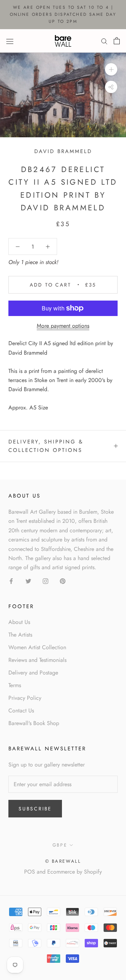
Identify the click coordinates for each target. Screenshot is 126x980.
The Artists (20, 635)
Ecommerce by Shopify (74, 872)
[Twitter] (28, 580)
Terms (14, 685)
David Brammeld (63, 151)
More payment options (63, 326)
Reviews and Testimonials (37, 660)
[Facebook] (11, 580)
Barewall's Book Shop (33, 723)
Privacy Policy (24, 698)
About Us (19, 622)
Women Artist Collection (37, 647)
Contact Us (21, 710)
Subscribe (35, 808)
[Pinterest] (62, 580)
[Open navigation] (9, 41)
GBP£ (59, 845)
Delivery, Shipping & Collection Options (45, 446)
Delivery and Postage (33, 673)
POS (29, 872)
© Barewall (63, 861)
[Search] (104, 41)
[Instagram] (45, 580)
